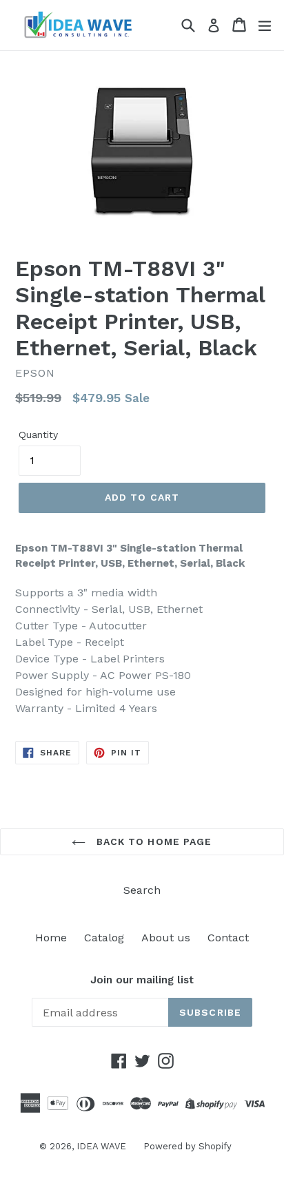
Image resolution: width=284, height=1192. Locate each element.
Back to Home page (152, 841)
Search (142, 890)
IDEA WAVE (101, 1146)
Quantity (38, 434)
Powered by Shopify (187, 1146)
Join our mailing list (142, 980)
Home (51, 937)
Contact (228, 937)
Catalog (104, 937)
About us (165, 937)
